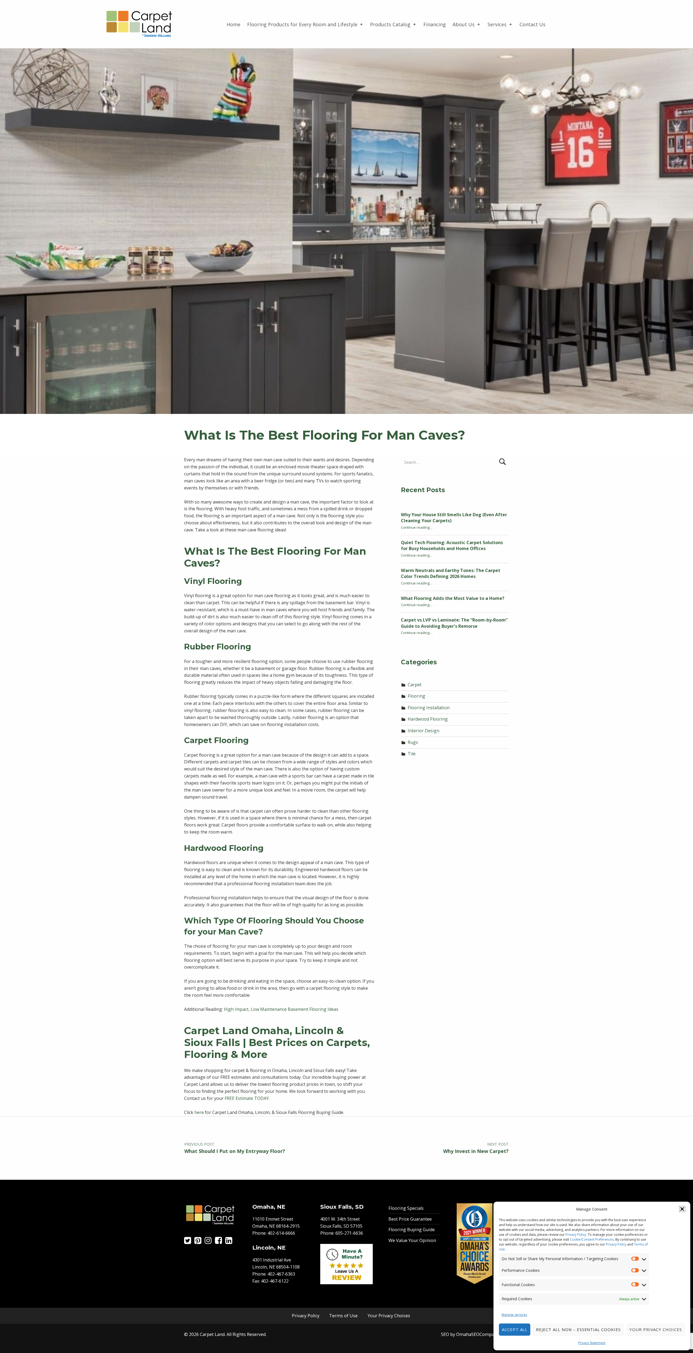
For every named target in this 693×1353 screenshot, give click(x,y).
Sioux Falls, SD (342, 1206)
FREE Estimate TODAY (247, 1098)
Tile (412, 754)
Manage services (514, 1314)
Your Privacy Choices (655, 1329)
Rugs (413, 742)
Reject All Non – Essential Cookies (578, 1329)
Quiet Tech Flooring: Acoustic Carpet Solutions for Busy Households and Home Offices (452, 546)
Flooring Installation (429, 708)
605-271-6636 (349, 1233)
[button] (682, 1209)
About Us (464, 24)
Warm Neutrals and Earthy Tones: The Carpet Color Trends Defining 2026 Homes (450, 573)
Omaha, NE (268, 1206)
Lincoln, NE (269, 1247)
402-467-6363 (281, 1274)
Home (233, 24)
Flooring (416, 696)
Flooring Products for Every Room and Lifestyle (302, 24)
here (199, 1112)
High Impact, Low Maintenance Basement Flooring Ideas (281, 1009)
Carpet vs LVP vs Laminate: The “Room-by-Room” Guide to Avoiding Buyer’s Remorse (454, 623)
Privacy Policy (575, 1234)
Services (497, 24)
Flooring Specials (406, 1208)
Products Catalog (390, 24)
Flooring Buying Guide (411, 1230)
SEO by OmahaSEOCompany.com (475, 1334)
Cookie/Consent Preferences (592, 1239)
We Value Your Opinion (412, 1240)
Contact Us (532, 24)
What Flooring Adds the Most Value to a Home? (452, 598)
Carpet (414, 685)
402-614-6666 (281, 1233)
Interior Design (423, 731)
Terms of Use (343, 1316)
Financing (434, 24)
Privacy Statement (591, 1343)
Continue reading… (417, 527)
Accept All (515, 1329)
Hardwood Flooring (428, 719)
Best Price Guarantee (410, 1219)
